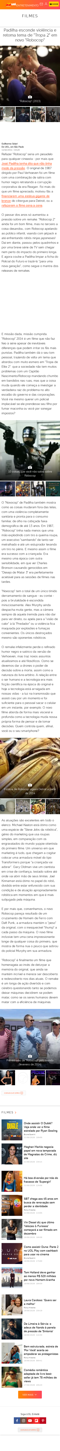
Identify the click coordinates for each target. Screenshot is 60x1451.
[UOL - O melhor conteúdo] (11, 5)
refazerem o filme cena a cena (22, 205)
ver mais (27, 1395)
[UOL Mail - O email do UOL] (41, 4)
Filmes (30, 16)
